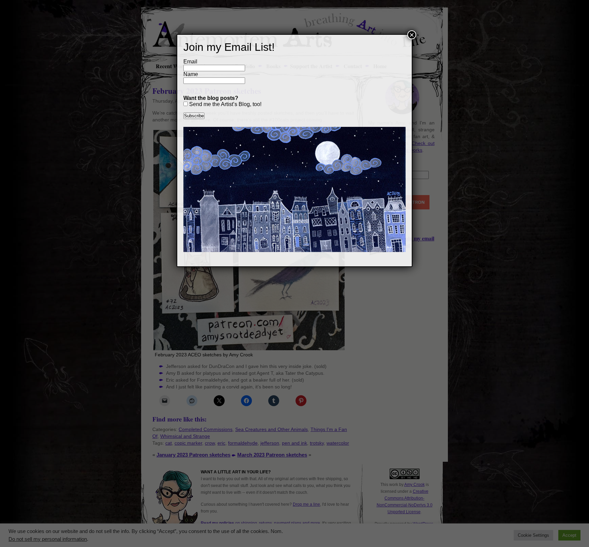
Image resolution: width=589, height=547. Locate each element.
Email (190, 61)
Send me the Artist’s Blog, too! (224, 104)
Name (190, 74)
